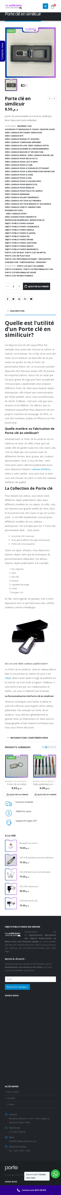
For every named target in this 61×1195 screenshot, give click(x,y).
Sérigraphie (44, 259)
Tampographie (26, 262)
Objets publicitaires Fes (17, 236)
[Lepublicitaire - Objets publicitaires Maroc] (14, 6)
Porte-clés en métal (35, 252)
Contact (10, 1104)
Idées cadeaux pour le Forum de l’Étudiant (27, 168)
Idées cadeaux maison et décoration (24, 152)
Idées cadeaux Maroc (16, 155)
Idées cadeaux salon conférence (22, 197)
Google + (25, 299)
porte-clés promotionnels (19, 275)
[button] (43, 747)
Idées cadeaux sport (16, 213)
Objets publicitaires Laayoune (21, 243)
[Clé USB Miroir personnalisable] (11, 874)
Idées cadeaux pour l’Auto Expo (21, 161)
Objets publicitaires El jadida (20, 233)
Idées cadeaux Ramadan (17, 194)
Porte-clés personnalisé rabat (21, 259)
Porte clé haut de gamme (30, 266)
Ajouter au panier (38, 286)
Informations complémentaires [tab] (29, 737)
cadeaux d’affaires (41, 469)
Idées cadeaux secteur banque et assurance (28, 204)
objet (8, 678)
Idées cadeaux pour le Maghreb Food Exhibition (29, 171)
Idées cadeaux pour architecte (21, 158)
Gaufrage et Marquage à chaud (22, 129)
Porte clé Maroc (13, 269)
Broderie (22, 126)
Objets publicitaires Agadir (19, 223)
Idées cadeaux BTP (14, 136)
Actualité (11, 1098)
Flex (29, 126)
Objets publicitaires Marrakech (21, 249)
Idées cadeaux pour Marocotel (21, 184)
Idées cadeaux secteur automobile (23, 200)
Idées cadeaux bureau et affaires (22, 139)
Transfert (41, 262)
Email (31, 299)
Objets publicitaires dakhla (19, 230)
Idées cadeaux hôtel (38, 145)
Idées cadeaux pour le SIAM (19, 174)
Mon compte (13, 1091)
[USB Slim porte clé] (11, 903)
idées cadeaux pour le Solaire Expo (23, 181)
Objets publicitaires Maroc (19, 246)
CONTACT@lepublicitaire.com (22, 1141)
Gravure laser (47, 129)
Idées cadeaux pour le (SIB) (18, 165)
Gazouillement (13, 299)
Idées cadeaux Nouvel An (40, 155)
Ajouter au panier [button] (18, 794)
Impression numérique (17, 220)
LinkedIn (19, 299)
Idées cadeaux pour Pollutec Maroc (24, 191)
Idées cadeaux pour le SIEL (18, 178)
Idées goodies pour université (20, 217)
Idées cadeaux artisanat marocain (23, 132)
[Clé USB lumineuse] (11, 889)
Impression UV (37, 220)
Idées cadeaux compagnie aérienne (23, 142)
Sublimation (11, 262)
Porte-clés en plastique (17, 255)
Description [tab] (17, 310)
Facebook (7, 299)
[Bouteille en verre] (11, 846)
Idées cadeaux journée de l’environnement (27, 149)
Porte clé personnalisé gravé (20, 272)
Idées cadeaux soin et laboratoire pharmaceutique (23, 209)
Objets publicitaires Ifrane (19, 239)
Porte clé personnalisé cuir (38, 269)
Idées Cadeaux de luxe (16, 145)
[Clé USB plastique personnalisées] (11, 860)
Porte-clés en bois (14, 252)
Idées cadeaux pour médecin (19, 187)
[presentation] (5, 52)
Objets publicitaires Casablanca (22, 226)
